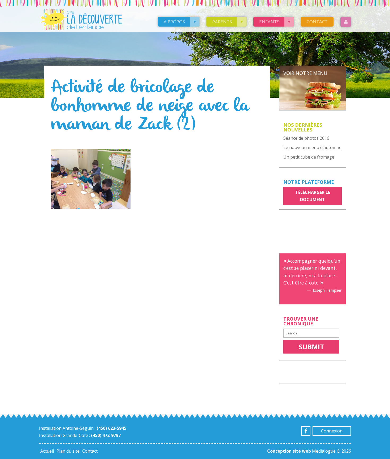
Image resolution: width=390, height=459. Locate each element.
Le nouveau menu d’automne (312, 147)
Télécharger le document (312, 195)
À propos (174, 22)
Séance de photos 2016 (306, 138)
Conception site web (289, 451)
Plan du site (68, 451)
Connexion (332, 431)
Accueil (47, 451)
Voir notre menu (305, 73)
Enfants (269, 22)
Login (345, 22)
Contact (317, 22)
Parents (222, 22)
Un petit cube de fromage (308, 157)
